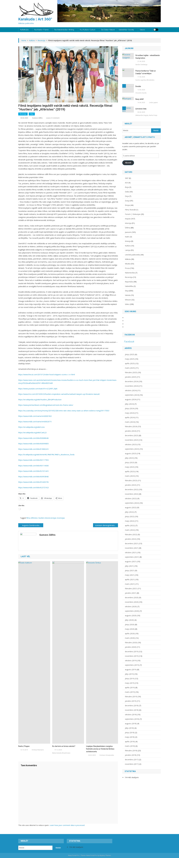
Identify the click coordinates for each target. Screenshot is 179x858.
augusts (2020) (131, 615)
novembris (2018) (132, 710)
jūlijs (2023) (129, 458)
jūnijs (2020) (130, 624)
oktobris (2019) (131, 660)
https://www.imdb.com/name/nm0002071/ (35, 421)
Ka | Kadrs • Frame (41, 30)
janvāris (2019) (131, 701)
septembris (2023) (132, 449)
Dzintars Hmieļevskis (107, 755)
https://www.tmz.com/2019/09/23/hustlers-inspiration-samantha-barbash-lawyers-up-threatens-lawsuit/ (59, 394)
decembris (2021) (132, 543)
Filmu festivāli (130, 210)
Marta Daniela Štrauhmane (61, 753)
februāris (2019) (131, 696)
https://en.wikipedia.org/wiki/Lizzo (31, 427)
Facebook (130, 335)
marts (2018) (130, 746)
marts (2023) (130, 476)
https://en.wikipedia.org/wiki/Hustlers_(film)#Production (39, 399)
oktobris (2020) (131, 606)
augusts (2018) (131, 723)
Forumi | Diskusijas (132, 214)
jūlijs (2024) (129, 404)
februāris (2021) (131, 588)
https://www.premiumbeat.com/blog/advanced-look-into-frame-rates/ (45, 405)
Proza (127, 268)
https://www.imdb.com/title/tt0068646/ (33, 438)
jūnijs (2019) (130, 678)
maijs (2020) (130, 629)
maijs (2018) (130, 737)
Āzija (127, 187)
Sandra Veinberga (141, 64)
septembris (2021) (132, 557)
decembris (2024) (132, 381)
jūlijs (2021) (129, 566)
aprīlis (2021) (130, 579)
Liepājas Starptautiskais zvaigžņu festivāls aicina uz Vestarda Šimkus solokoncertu (100, 749)
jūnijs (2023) (130, 462)
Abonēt (128, 163)
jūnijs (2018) (130, 732)
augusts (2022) (131, 507)
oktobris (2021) (131, 552)
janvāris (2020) (131, 647)
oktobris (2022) (131, 498)
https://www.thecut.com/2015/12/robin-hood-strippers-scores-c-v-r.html (46, 374)
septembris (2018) (132, 719)
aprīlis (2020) (130, 633)
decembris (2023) (132, 435)
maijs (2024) (130, 413)
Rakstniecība (130, 273)
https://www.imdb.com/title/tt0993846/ (33, 476)
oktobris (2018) (131, 714)
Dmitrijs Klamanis (38, 750)
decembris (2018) (132, 705)
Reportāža (129, 282)
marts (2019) (130, 692)
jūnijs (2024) (130, 408)
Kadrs (127, 237)
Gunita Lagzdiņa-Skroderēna (144, 80)
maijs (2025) (130, 359)
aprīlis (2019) (130, 687)
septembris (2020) (132, 611)
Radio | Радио (24, 746)
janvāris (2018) (131, 755)
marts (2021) (130, 584)
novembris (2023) (132, 440)
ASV (126, 183)
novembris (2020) (132, 602)
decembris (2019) (132, 651)
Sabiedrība (129, 286)
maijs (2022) (130, 521)
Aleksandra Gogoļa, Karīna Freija (146, 115)
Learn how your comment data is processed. (67, 825)
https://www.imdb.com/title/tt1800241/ (33, 449)
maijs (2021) (130, 575)
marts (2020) (130, 638)
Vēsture (128, 300)
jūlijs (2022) (129, 512)
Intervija (128, 223)
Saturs (142, 30)
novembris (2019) (132, 656)
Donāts (138, 86)
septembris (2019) (132, 665)
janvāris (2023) (131, 485)
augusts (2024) (131, 399)
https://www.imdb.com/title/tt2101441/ (33, 471)
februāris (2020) (131, 642)
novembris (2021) (132, 548)
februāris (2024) (131, 426)
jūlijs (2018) (129, 728)
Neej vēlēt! (139, 99)
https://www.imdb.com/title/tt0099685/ (33, 443)
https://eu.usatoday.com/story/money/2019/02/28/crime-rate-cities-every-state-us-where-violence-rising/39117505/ (63, 410)
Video (127, 304)
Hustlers (41, 518)
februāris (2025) (131, 372)
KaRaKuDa (24, 30)
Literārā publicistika (132, 255)
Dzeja (127, 201)
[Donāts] (128, 88)
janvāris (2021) (131, 593)
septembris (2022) (132, 503)
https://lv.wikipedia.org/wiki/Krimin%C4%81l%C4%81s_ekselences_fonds (46, 454)
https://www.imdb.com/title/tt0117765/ (33, 460)
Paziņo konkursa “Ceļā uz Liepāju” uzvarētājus (145, 72)
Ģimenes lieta (140, 109)
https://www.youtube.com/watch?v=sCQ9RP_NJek (37, 388)
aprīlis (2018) (130, 741)
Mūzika (128, 264)
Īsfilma (127, 228)
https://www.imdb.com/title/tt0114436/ (33, 465)
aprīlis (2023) (130, 471)
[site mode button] (155, 29)
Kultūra (128, 246)
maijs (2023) (130, 467)
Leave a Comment (52, 118)
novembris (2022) (132, 494)
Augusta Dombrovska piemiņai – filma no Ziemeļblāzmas (32, 525)
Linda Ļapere (153, 102)
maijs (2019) (130, 683)
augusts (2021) (131, 561)
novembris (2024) (132, 386)
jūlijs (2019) (129, 674)
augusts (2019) (131, 669)
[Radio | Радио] (34, 652)
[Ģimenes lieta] (128, 109)
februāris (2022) (131, 534)
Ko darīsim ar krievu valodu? (63, 746)
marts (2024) (130, 422)
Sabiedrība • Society (126, 30)
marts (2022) (130, 530)
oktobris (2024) (131, 390)
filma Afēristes (32, 518)
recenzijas (61, 518)
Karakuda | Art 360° (35, 19)
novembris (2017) (132, 764)
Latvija (127, 250)
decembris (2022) (132, 489)
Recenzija (23, 114)
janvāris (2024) (131, 431)
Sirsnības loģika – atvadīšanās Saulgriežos (147, 56)
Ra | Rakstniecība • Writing (64, 30)
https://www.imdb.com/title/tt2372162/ (33, 487)
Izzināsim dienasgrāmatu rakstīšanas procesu (106, 525)
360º (126, 178)
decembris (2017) (132, 759)
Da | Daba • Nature (108, 30)
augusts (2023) (131, 453)
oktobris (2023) (131, 444)
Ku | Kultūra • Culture (87, 30)
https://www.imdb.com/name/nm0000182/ (35, 416)
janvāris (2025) (131, 377)
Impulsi (128, 219)
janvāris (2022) (131, 539)
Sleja (31, 114)
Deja (127, 196)
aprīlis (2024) (130, 417)
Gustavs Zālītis (37, 118)
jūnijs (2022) (130, 516)
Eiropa (127, 205)
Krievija (128, 241)
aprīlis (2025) (130, 363)
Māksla (128, 259)
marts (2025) (130, 368)
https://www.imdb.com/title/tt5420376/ (33, 482)
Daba (127, 192)
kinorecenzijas (50, 518)
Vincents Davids (140, 93)
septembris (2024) (132, 395)
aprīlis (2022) (130, 525)
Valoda (127, 295)
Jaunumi (128, 232)
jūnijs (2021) (130, 570)
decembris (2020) (132, 597)
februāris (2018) (131, 750)
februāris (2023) (131, 480)
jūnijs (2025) (130, 354)
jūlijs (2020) (129, 620)
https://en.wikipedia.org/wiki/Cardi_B (32, 432)
